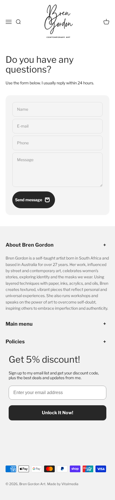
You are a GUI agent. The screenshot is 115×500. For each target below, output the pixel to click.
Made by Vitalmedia (62, 484)
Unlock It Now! (57, 412)
